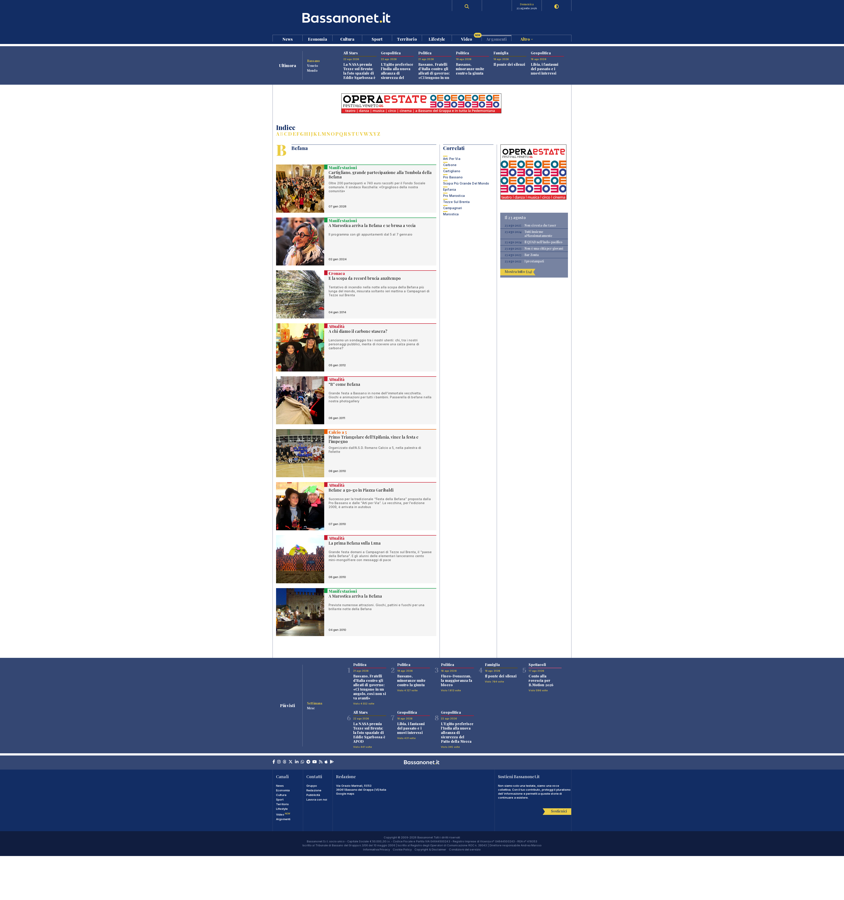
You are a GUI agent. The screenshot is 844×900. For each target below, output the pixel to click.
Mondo (312, 70)
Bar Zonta (531, 255)
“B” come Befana (344, 384)
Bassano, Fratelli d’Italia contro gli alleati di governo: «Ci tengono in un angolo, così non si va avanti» (434, 75)
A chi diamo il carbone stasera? (358, 331)
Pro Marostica (454, 196)
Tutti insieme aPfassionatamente (538, 234)
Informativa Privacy (376, 849)
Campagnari (452, 208)
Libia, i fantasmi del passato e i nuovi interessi (544, 68)
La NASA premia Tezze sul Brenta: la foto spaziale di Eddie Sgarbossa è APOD (359, 73)
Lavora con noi (316, 799)
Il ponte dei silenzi (509, 64)
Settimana (314, 703)
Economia (317, 39)
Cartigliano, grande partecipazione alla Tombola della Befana (380, 174)
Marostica (451, 214)
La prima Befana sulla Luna (355, 543)
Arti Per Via (451, 159)
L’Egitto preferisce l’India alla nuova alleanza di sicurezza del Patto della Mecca (397, 73)
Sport (377, 39)
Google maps (345, 793)
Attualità (336, 326)
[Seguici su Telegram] (308, 762)
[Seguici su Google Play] (332, 762)
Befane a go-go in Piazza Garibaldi (361, 490)
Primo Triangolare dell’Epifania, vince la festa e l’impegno (374, 439)
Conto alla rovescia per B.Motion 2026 (541, 680)
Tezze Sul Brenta (456, 202)
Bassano (313, 61)
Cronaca (337, 273)
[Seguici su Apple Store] (326, 762)
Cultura (347, 39)
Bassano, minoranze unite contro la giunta (470, 68)
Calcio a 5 (338, 432)
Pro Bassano (453, 177)
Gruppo (311, 785)
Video (470, 38)
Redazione (313, 790)
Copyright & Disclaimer (430, 849)
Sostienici (559, 811)
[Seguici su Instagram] (279, 762)
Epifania (449, 189)
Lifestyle (437, 39)
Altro (525, 39)
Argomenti (496, 39)
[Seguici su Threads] (284, 762)
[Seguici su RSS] (320, 762)
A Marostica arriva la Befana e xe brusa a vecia (372, 225)
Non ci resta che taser (540, 225)
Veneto (312, 65)
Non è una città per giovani (543, 249)
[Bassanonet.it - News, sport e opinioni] (347, 17)
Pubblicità (313, 795)
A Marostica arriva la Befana (355, 596)
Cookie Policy (402, 849)
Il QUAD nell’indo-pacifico (543, 242)
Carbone (450, 165)
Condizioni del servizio (465, 849)
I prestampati (534, 261)
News (287, 39)
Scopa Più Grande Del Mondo (466, 183)
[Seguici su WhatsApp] (302, 762)
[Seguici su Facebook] (274, 762)
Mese (311, 708)
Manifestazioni (343, 167)
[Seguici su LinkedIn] (296, 762)
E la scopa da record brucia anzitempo (365, 278)
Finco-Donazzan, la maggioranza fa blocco (456, 680)
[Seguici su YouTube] (314, 762)
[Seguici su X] (291, 762)
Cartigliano (451, 171)
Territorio (407, 39)
